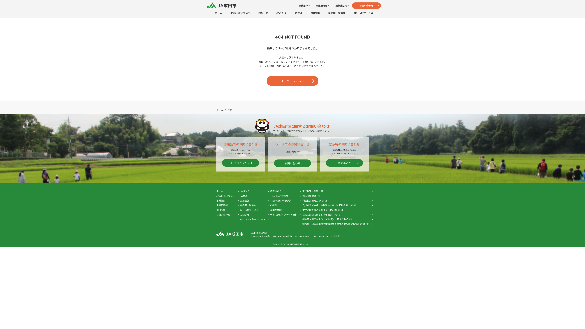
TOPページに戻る (292, 81)
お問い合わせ (366, 5)
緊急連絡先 (344, 163)
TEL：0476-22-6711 (240, 163)
